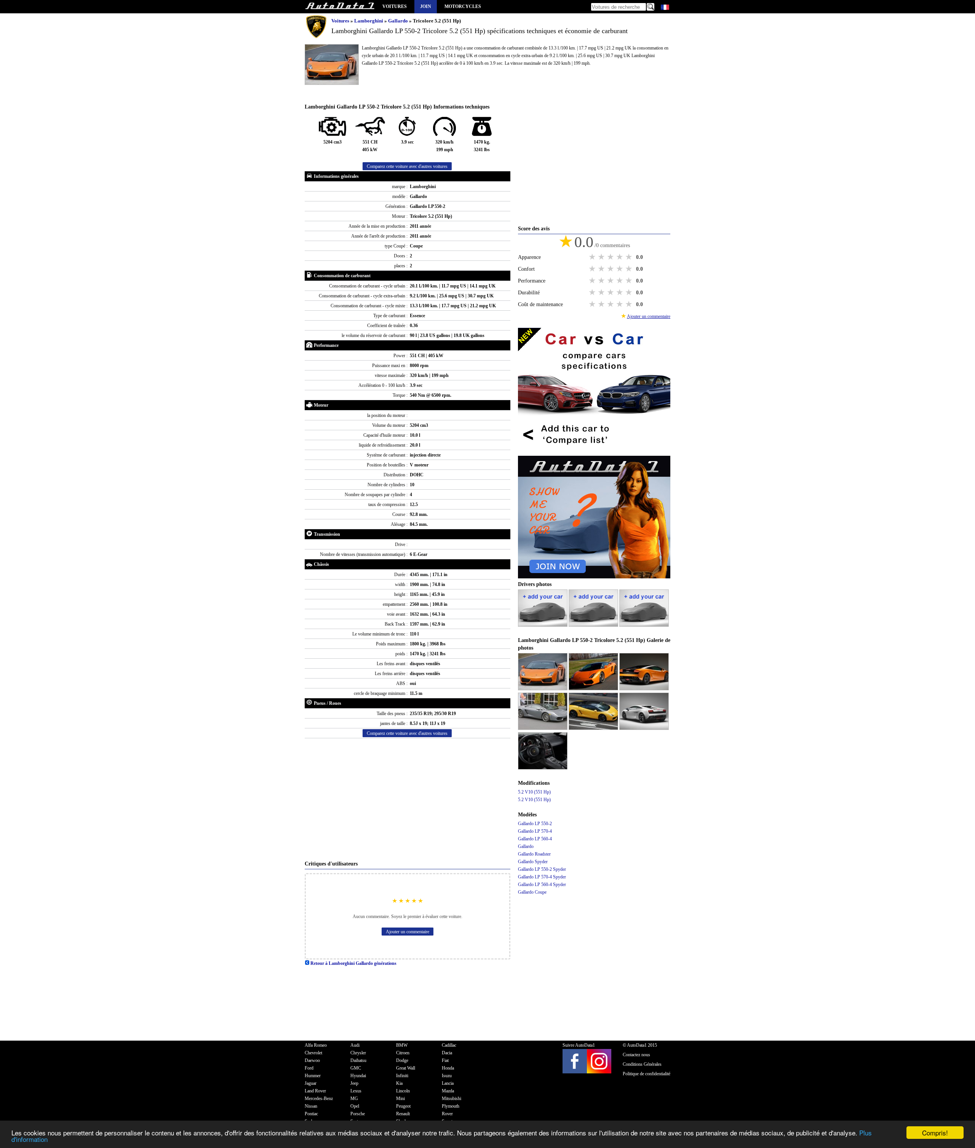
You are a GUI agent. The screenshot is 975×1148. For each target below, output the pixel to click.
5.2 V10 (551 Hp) (534, 792)
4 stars (620, 257)
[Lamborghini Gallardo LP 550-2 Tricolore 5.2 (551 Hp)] (543, 688)
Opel (354, 1106)
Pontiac (311, 1113)
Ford (309, 1068)
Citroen (402, 1052)
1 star (593, 257)
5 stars (629, 257)
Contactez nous (636, 1054)
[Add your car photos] (543, 625)
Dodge (402, 1060)
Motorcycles (462, 6)
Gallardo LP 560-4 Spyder (542, 884)
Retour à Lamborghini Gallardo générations (352, 963)
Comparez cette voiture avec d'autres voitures (407, 166)
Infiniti (402, 1075)
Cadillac (449, 1045)
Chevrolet (313, 1052)
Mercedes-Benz (319, 1098)
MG (354, 1098)
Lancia (448, 1083)
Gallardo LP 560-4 (535, 838)
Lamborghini (369, 21)
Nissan (311, 1106)
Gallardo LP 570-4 (535, 831)
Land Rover (315, 1091)
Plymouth (450, 1106)
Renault (403, 1113)
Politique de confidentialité (646, 1073)
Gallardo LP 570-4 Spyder (542, 877)
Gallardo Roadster (534, 854)
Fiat (445, 1060)
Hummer (313, 1075)
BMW (402, 1045)
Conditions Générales (642, 1064)
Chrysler (358, 1052)
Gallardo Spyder (533, 861)
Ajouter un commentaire (407, 931)
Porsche (357, 1113)
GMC (355, 1068)
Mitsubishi (451, 1098)
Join (425, 6)
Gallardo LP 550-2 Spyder (542, 869)
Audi (355, 1045)
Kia (399, 1083)
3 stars (611, 257)
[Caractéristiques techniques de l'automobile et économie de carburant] (340, 7)
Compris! (935, 1132)
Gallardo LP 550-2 (535, 823)
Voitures (394, 6)
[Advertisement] (407, 799)
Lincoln (403, 1091)
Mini (400, 1098)
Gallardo (398, 21)
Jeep (354, 1083)
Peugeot (403, 1106)
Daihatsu (358, 1060)
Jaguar (310, 1083)
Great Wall (405, 1068)
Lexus (355, 1091)
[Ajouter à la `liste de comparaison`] (594, 452)
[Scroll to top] (927, 1120)
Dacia (447, 1052)
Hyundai (358, 1075)
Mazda (448, 1091)
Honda (448, 1068)
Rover (447, 1113)
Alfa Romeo (316, 1045)
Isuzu (447, 1075)
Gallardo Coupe (532, 892)
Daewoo (312, 1060)
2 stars (602, 257)
